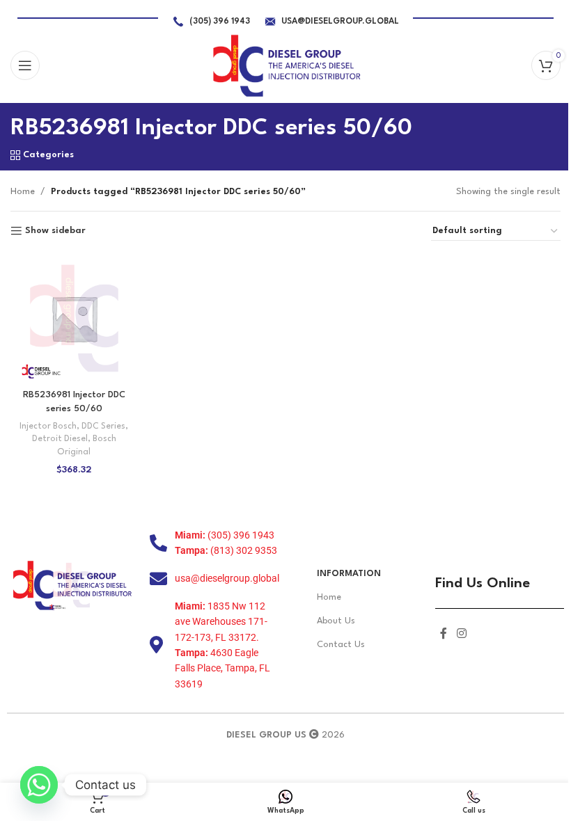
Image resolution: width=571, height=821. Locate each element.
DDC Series (103, 426)
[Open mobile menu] (25, 65)
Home (22, 191)
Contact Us (341, 644)
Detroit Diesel (60, 439)
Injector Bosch (48, 426)
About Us (336, 620)
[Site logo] (285, 65)
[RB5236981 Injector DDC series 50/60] (74, 318)
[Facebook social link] (443, 634)
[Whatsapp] (39, 785)
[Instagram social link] (461, 634)
